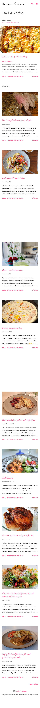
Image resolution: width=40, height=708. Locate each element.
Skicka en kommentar (15, 76)
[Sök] (32, 3)
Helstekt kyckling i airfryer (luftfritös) (18, 535)
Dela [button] (4, 76)
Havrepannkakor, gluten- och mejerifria (18, 420)
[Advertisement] (20, 221)
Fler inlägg (33, 684)
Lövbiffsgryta (7, 477)
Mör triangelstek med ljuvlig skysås (17, 120)
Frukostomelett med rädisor (13, 178)
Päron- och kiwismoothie (12, 270)
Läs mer (35, 76)
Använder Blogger (21, 691)
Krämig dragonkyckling (12, 327)
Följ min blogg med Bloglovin (10, 22)
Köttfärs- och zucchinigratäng (14, 56)
